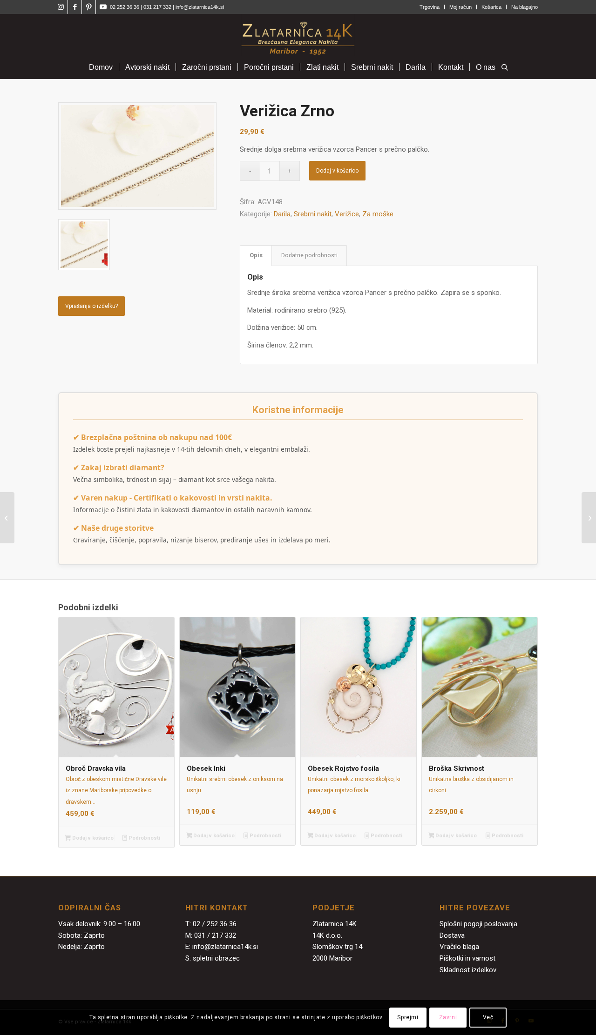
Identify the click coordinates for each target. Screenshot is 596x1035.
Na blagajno (524, 7)
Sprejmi (407, 1017)
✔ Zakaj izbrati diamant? (118, 467)
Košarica (491, 7)
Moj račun (460, 7)
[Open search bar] (504, 68)
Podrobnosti (143, 838)
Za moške (377, 214)
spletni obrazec (216, 958)
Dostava (452, 935)
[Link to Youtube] (103, 7)
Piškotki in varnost (467, 958)
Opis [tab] (256, 255)
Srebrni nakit (313, 214)
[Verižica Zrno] (7, 517)
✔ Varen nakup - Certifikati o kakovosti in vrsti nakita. (172, 498)
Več (488, 1017)
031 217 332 (158, 7)
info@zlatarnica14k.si (200, 7)
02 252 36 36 (124, 7)
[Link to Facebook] (74, 7)
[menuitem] (430, 7)
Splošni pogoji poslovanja (478, 924)
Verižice (347, 214)
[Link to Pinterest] (88, 7)
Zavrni (448, 1017)
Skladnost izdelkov (468, 970)
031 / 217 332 (215, 935)
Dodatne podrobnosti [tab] (309, 255)
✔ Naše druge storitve (113, 528)
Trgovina (430, 7)
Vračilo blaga (459, 946)
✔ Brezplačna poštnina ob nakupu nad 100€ (152, 437)
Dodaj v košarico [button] (92, 838)
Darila (282, 214)
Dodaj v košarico (337, 170)
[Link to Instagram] (61, 7)
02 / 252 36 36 (215, 924)
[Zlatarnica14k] (297, 35)
